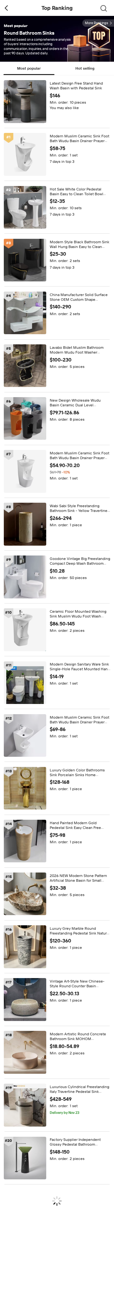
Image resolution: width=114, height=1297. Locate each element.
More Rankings (96, 23)
